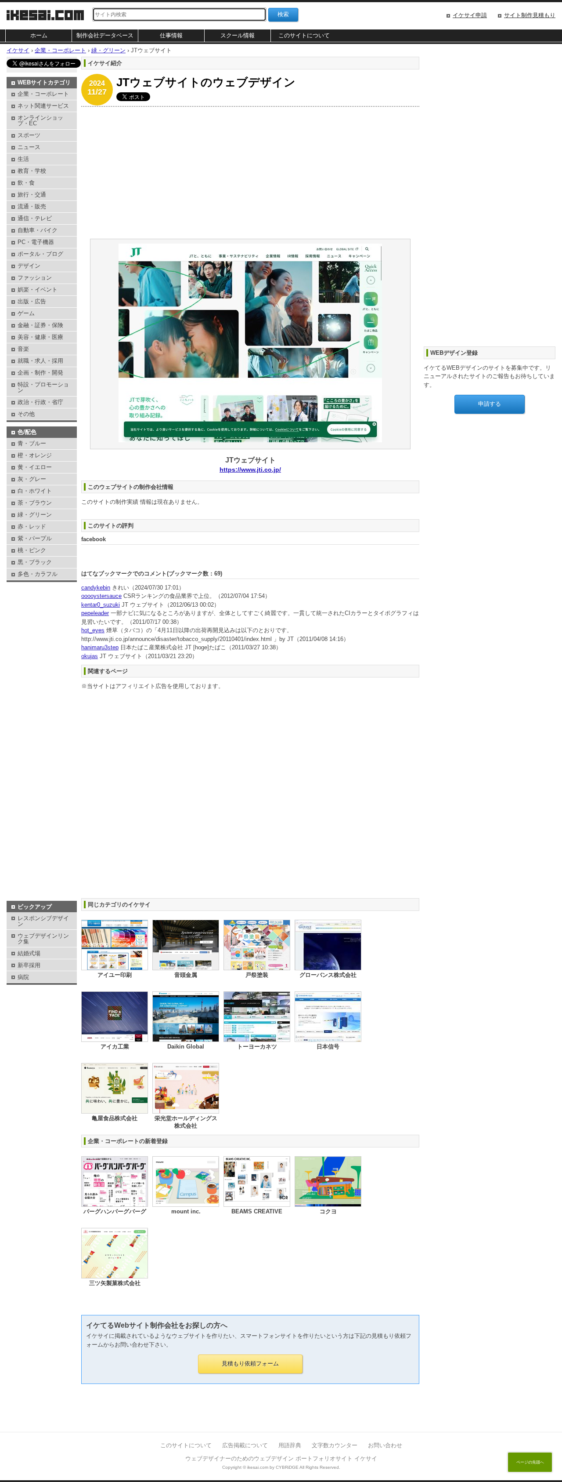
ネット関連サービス (43, 105)
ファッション (35, 277)
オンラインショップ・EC (40, 120)
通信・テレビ (35, 218)
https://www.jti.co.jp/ (250, 469)
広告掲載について (245, 1445)
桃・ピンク (32, 550)
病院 (23, 977)
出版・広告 (32, 301)
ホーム (38, 35)
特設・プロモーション (43, 387)
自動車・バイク (38, 230)
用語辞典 (289, 1445)
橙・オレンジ (35, 455)
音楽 (23, 349)
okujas (89, 656)
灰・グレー (32, 479)
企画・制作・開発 (40, 372)
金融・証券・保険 (40, 325)
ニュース (29, 147)
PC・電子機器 (36, 242)
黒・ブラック (35, 562)
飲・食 (26, 182)
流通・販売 (32, 206)
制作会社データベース (104, 35)
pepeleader (95, 613)
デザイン (29, 265)
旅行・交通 (32, 194)
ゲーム (26, 313)
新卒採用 (29, 965)
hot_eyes (92, 630)
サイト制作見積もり (529, 15)
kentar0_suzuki (100, 604)
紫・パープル (35, 538)
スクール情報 (237, 35)
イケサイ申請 (470, 15)
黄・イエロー (35, 467)
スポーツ (29, 135)
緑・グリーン (35, 514)
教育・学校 (32, 170)
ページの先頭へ (530, 1462)
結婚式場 (29, 953)
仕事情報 (171, 35)
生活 (23, 159)
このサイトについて (304, 35)
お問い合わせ (385, 1445)
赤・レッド (32, 526)
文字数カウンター (334, 1445)
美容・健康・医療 (40, 337)
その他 (26, 414)
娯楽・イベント (38, 289)
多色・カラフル (38, 574)
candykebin (95, 587)
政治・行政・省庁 (40, 402)
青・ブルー (32, 443)
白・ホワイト (35, 491)
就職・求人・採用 (40, 360)
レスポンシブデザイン (43, 921)
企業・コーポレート (43, 94)
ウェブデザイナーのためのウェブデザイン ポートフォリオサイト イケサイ (281, 1458)
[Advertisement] (250, 172)
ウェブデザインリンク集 (43, 938)
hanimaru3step (100, 647)
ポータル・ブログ (40, 254)
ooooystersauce (101, 596)
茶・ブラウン (35, 502)
